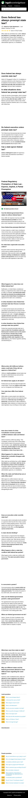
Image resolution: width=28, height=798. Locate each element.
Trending (3, 6)
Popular (10, 6)
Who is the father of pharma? (12, 770)
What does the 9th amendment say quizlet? (16, 716)
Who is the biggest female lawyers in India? (15, 759)
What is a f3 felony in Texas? (12, 719)
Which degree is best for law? (12, 702)
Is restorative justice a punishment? (14, 777)
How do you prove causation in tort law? (15, 708)
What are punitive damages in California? (15, 711)
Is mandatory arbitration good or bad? (14, 761)
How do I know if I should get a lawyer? (15, 780)
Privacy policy (17, 795)
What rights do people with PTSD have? (15, 764)
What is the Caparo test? (11, 713)
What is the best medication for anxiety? (15, 783)
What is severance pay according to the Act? (16, 767)
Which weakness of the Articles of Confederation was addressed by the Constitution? (14, 774)
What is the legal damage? (12, 721)
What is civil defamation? (11, 705)
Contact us (17, 6)
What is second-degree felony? (13, 697)
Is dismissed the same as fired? (13, 700)
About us (9, 795)
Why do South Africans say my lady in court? (16, 756)
